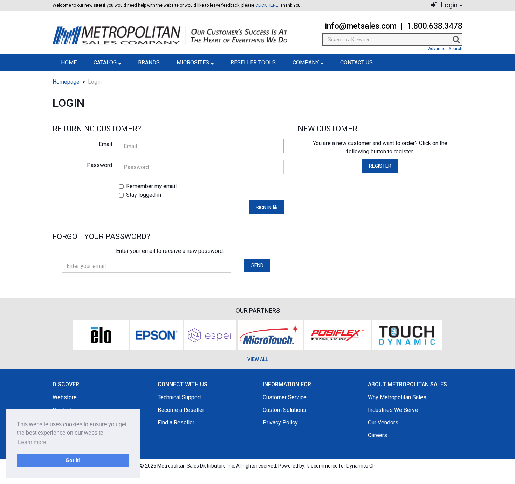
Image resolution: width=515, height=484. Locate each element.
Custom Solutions (284, 410)
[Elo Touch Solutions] (101, 334)
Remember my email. (152, 186)
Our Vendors (383, 422)
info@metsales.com (361, 26)
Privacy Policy (280, 422)
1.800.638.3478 (434, 26)
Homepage (66, 81)
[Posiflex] (337, 334)
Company (306, 62)
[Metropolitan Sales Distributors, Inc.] (170, 35)
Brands (149, 62)
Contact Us (356, 62)
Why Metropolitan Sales (397, 397)
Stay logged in (143, 195)
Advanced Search (445, 48)
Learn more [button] (32, 442)
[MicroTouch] (270, 334)
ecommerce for (343, 466)
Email (105, 144)
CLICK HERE (266, 5)
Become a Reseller (181, 410)
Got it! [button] (73, 460)
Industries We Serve (393, 410)
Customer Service (285, 397)
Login (448, 5)
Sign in (264, 207)
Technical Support (179, 397)
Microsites (193, 62)
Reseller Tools (253, 62)
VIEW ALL (257, 359)
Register (380, 166)
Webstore (65, 397)
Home (69, 62)
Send (257, 265)
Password (99, 165)
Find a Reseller (176, 422)
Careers (377, 435)
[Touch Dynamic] (407, 334)
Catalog (105, 62)
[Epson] (156, 334)
